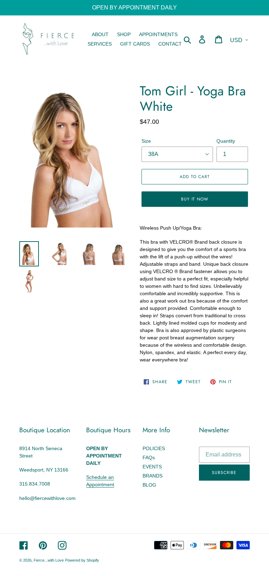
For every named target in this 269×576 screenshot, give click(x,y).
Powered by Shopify (82, 560)
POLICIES (154, 448)
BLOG (149, 485)
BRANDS (153, 476)
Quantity (225, 141)
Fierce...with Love (49, 560)
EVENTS (152, 466)
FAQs (149, 457)
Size (146, 141)
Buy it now (195, 199)
